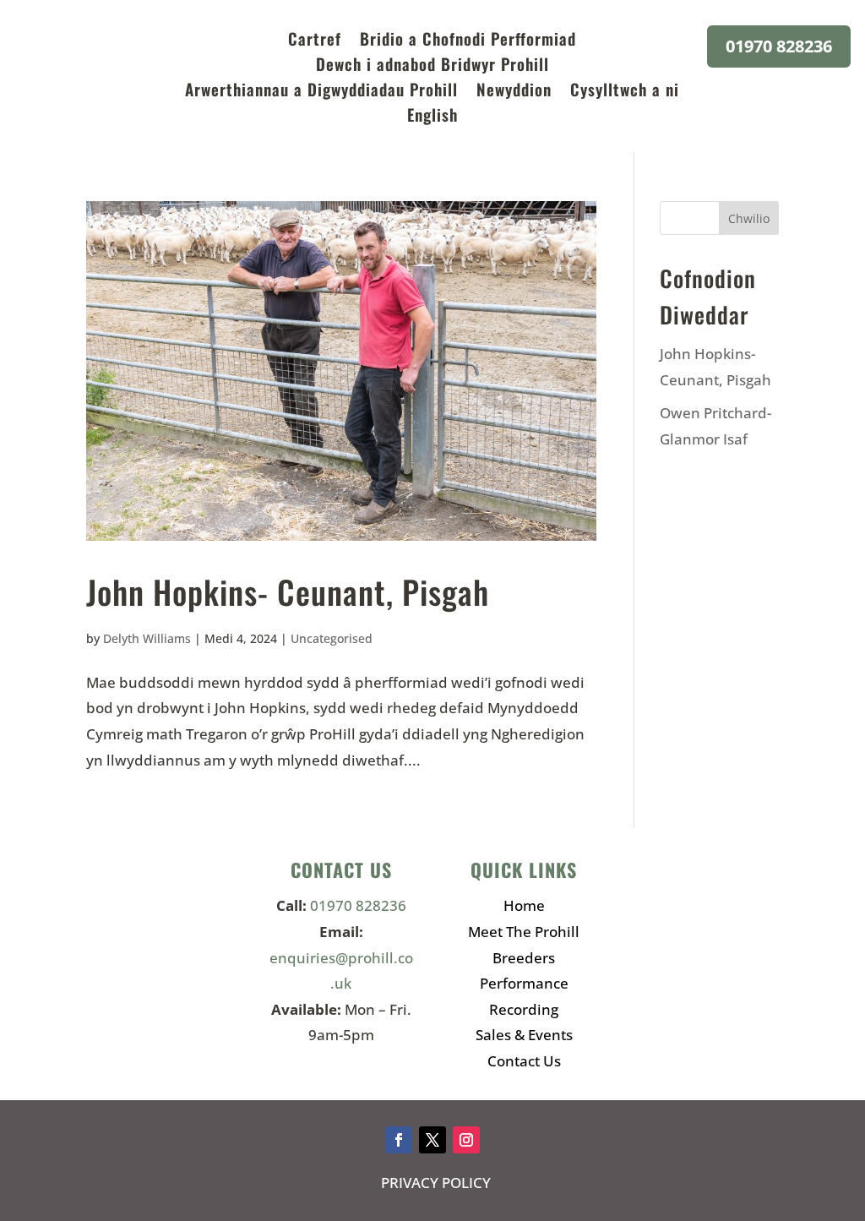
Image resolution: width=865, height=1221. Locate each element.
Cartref (314, 41)
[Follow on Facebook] (398, 1139)
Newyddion (514, 92)
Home (524, 905)
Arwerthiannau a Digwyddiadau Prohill (321, 92)
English (432, 117)
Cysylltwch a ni (624, 92)
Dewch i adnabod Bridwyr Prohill (432, 66)
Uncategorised (332, 638)
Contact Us (524, 1061)
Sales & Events (524, 1034)
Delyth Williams (147, 638)
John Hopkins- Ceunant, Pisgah (287, 591)
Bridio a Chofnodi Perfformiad (468, 41)
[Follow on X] (432, 1139)
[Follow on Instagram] (466, 1139)
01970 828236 (779, 46)
